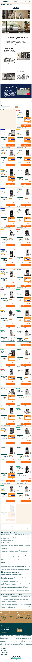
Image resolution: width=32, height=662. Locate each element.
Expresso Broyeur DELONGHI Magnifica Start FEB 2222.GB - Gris (4, 448)
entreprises (30, 635)
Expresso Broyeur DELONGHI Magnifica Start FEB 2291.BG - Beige (4, 272)
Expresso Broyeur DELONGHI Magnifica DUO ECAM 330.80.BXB (4, 352)
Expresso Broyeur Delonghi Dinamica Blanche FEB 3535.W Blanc (20, 250)
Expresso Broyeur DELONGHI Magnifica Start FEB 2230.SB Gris (19, 370)
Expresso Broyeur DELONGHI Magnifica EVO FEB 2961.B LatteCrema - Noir (19, 232)
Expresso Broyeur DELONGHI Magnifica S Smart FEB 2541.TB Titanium (20, 132)
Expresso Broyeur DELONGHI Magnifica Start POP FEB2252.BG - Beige (20, 312)
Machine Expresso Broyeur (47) (5, 107)
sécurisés (19, 614)
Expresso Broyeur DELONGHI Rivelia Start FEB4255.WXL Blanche (20, 391)
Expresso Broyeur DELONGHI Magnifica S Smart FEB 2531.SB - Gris (4, 150)
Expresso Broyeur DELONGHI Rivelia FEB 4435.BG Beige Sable (20, 350)
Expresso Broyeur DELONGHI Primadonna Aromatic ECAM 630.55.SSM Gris (20, 270)
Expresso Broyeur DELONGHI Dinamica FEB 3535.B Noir (3, 211)
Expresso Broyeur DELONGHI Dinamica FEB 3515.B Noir (19, 150)
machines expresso (22, 638)
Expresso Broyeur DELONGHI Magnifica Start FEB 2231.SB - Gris (20, 448)
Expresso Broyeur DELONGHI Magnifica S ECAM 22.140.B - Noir (4, 171)
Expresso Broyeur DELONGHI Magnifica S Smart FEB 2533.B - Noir (20, 112)
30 (12, 526)
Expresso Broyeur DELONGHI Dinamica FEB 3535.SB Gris (19, 189)
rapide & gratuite (13, 613)
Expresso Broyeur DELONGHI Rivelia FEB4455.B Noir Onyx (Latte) (3, 312)
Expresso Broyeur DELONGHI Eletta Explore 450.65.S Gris (4, 132)
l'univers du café (3, 615)
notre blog (11, 627)
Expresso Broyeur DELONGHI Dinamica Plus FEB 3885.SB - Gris (4, 467)
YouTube (8, 627)
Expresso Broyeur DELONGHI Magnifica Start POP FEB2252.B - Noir (19, 292)
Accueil (8, 4)
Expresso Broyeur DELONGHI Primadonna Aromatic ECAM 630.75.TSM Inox (4, 488)
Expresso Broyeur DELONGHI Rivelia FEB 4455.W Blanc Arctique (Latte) (20, 486)
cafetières (30, 638)
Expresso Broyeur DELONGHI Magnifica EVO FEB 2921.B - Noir (4, 191)
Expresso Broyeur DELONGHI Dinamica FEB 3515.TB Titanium (4, 429)
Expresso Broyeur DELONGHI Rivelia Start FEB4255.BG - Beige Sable (4, 332)
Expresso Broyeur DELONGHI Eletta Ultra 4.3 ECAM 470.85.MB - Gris (20, 410)
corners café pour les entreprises (20, 643)
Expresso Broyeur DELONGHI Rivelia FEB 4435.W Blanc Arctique (20, 331)
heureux (27, 614)
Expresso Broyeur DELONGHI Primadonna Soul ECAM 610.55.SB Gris (20, 210)
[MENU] (1, 1)
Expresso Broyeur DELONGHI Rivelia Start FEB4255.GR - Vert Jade (20, 430)
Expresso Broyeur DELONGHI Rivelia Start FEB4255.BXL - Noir (20, 468)
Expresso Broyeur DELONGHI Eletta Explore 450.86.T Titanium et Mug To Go (4, 389)
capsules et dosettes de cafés (19, 640)
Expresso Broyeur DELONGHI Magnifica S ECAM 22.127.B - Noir (4, 410)
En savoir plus (20, 630)
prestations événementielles (3, 643)
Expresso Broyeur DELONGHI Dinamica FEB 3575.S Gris (3, 371)
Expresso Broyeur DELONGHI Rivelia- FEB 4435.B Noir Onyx (4, 232)
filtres (12, 107)
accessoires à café (27, 638)
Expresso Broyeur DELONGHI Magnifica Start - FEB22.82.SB (19, 170)
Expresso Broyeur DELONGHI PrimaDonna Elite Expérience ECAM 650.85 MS (4, 292)
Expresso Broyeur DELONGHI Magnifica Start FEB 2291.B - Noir (4, 251)
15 (9, 526)
